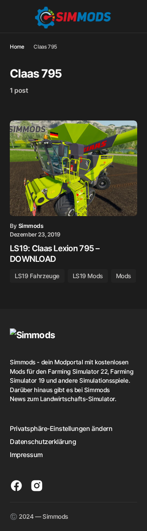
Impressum (26, 455)
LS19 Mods (88, 276)
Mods (123, 276)
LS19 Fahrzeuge (37, 276)
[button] (14, 16)
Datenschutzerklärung (43, 441)
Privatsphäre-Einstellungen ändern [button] (61, 428)
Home (17, 46)
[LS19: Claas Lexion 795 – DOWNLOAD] (73, 168)
